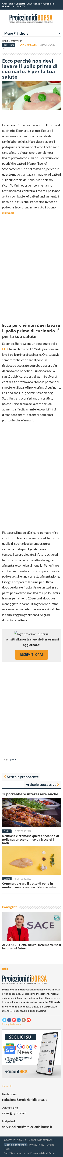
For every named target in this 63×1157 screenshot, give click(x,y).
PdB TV (21, 6)
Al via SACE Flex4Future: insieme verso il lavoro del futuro (31, 946)
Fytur (52, 1153)
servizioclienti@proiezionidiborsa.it (27, 1127)
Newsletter (8, 6)
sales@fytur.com (14, 1113)
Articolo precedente (22, 777)
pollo (13, 759)
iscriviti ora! (31, 654)
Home (5, 41)
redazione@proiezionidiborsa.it (24, 1100)
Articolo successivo (41, 784)
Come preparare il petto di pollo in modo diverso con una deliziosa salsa (29, 885)
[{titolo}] (31, 24)
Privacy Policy (36, 1144)
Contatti (20, 3)
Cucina (7, 831)
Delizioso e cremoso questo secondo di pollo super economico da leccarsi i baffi (30, 839)
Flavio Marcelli (28, 44)
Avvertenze (33, 3)
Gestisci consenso (15, 1144)
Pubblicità (48, 3)
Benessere (16, 41)
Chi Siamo (7, 3)
